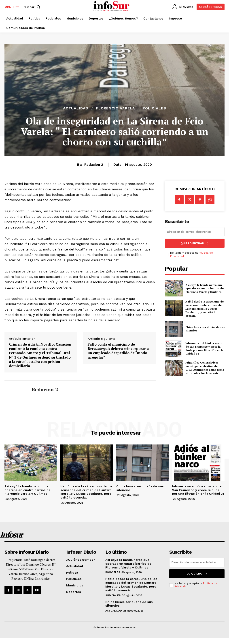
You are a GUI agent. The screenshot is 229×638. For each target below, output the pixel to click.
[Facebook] (179, 199)
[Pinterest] (199, 199)
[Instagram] (18, 590)
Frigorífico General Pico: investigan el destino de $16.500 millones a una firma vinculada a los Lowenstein (204, 368)
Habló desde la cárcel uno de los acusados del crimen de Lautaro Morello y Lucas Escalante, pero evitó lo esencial (204, 308)
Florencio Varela (115, 108)
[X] (189, 199)
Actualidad (75, 108)
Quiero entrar (192, 243)
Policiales (154, 108)
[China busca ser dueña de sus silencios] (174, 329)
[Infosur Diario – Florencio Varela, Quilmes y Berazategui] (112, 6)
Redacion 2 (93, 165)
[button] (33, 7)
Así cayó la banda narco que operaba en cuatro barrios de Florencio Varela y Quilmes (204, 288)
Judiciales (113, 595)
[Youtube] (37, 590)
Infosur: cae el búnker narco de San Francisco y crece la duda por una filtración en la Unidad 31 (204, 348)
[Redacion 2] (15, 389)
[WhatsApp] (210, 199)
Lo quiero (194, 573)
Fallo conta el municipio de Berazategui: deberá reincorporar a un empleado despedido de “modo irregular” (118, 350)
